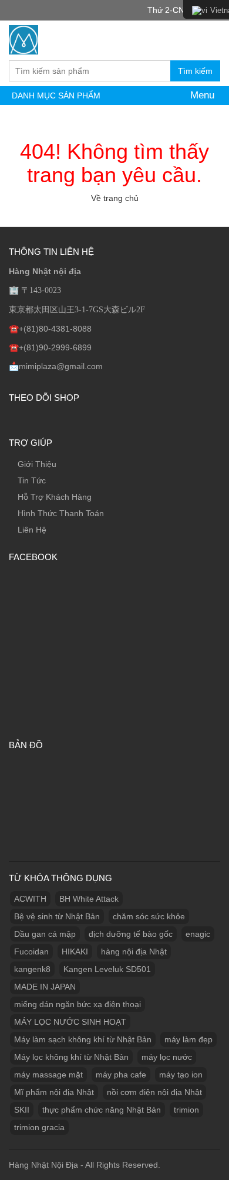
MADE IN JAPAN (45, 986)
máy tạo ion (181, 1074)
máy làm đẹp (188, 1039)
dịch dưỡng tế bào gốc (131, 934)
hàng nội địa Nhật (134, 951)
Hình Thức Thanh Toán (61, 513)
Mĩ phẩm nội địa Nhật (54, 1092)
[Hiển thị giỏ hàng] (208, 39)
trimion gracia (39, 1127)
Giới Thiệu (37, 464)
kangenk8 (32, 969)
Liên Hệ (32, 529)
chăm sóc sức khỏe (149, 916)
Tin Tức (32, 480)
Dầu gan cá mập (45, 934)
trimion (186, 1109)
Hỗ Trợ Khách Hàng (55, 497)
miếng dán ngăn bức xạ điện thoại (77, 1004)
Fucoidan (31, 951)
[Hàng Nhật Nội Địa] (23, 38)
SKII (21, 1109)
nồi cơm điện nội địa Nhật (154, 1092)
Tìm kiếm (195, 71)
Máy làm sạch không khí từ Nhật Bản (82, 1039)
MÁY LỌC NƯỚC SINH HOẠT (70, 1021)
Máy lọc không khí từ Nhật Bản (71, 1057)
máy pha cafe (121, 1074)
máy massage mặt (48, 1074)
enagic (198, 934)
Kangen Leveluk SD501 (107, 969)
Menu (200, 95)
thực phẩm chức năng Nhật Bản (101, 1109)
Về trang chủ (115, 198)
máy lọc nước (167, 1057)
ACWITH (30, 898)
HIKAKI (75, 951)
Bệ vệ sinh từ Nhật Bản (57, 916)
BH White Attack (89, 898)
